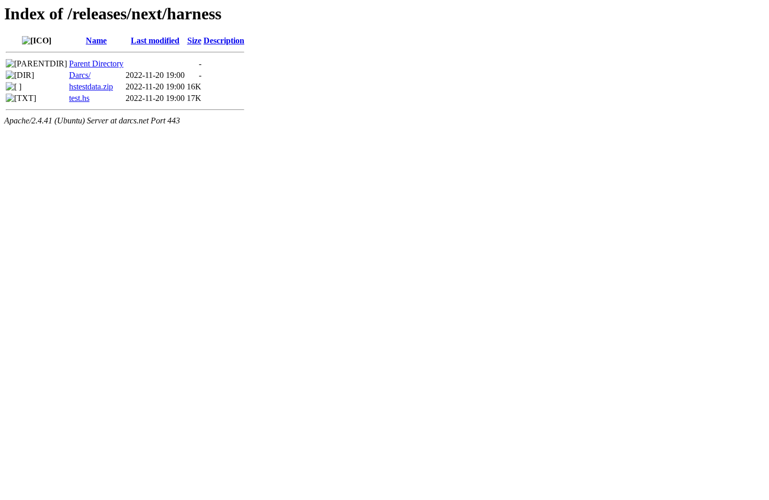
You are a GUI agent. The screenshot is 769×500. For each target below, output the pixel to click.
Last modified (155, 40)
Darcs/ (80, 75)
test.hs (79, 98)
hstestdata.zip (91, 86)
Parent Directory (96, 63)
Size (194, 40)
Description (223, 40)
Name (96, 40)
